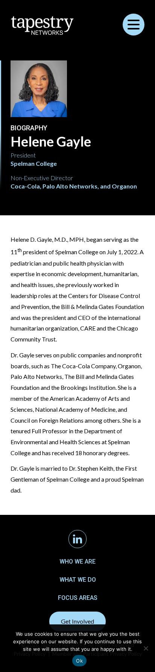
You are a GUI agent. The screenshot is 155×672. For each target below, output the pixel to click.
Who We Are (77, 561)
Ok (79, 661)
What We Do (77, 579)
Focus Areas (77, 597)
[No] (145, 648)
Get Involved (77, 621)
